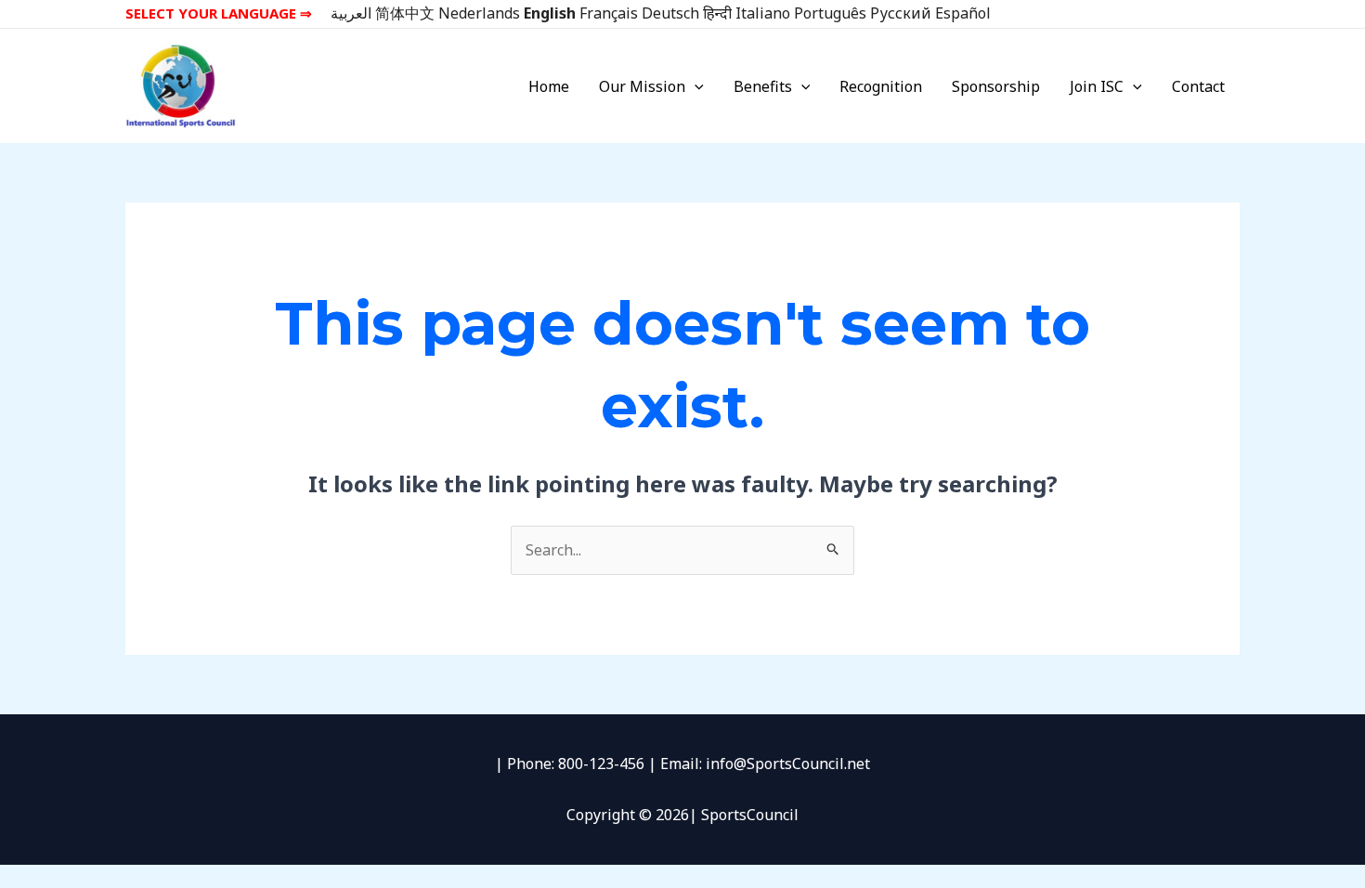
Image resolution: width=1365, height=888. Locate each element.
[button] (694, 86)
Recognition (880, 86)
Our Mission (642, 86)
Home (548, 86)
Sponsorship (996, 86)
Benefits (763, 86)
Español (963, 13)
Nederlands (479, 13)
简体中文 (405, 13)
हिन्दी (717, 13)
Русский (900, 13)
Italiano (762, 13)
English (550, 13)
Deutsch (670, 13)
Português (830, 13)
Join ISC (1097, 86)
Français (608, 13)
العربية (351, 13)
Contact (1198, 86)
